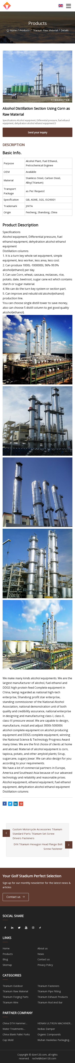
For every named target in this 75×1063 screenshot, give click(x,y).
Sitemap (7, 965)
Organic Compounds (49, 1034)
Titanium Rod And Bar (50, 1002)
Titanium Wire (10, 1002)
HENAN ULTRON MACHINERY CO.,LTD (55, 1024)
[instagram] (33, 927)
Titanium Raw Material (45, 30)
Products (25, 30)
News (41, 954)
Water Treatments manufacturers (13, 1029)
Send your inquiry (37, 132)
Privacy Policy (45, 965)
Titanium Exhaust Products (53, 997)
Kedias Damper (46, 1028)
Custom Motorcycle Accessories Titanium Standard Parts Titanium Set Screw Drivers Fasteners (37, 833)
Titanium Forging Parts (15, 997)
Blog (5, 959)
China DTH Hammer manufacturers (14, 1024)
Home (13, 30)
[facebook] (5, 927)
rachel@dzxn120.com (44, 1058)
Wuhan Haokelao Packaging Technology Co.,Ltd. (53, 1040)
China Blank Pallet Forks (16, 1034)
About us (43, 948)
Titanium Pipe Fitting (49, 991)
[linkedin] (12, 927)
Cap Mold (8, 1040)
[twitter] (19, 927)
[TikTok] (40, 927)
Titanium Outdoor (13, 986)
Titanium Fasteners (48, 986)
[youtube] (26, 927)
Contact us (13, 897)
